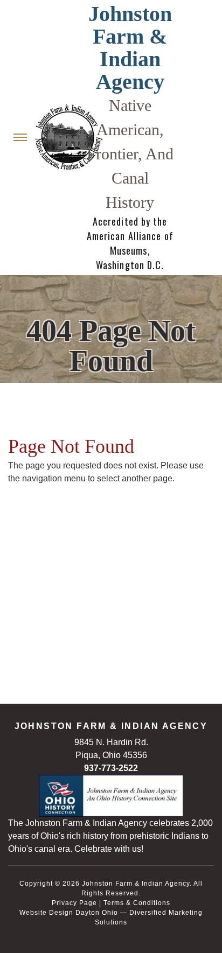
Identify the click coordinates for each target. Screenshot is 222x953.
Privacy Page (74, 903)
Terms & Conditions (136, 903)
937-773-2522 (111, 768)
